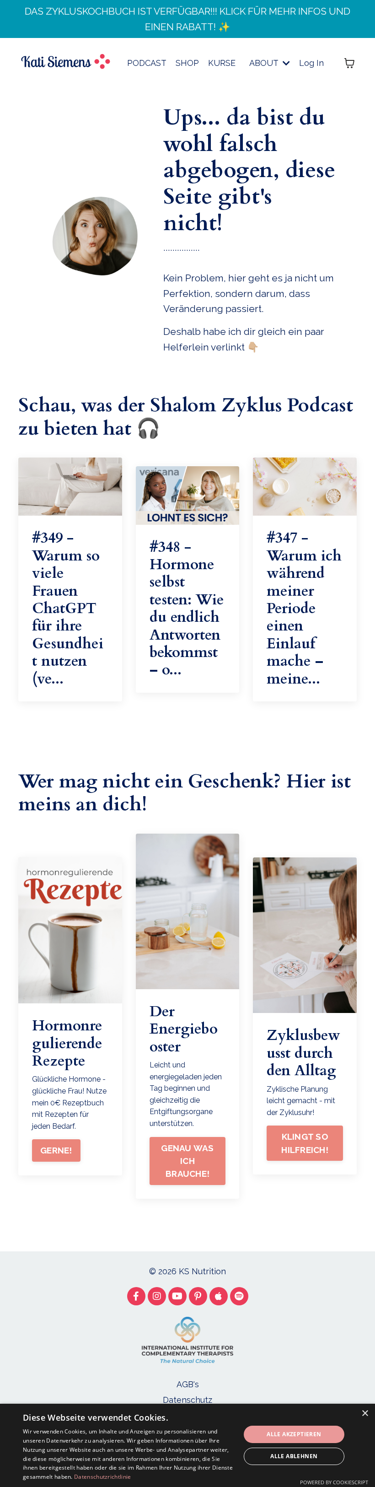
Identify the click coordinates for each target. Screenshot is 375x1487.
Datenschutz (187, 1400)
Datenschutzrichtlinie (102, 1477)
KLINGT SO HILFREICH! (304, 1142)
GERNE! (56, 1150)
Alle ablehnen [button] (293, 1456)
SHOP (187, 63)
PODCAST (146, 63)
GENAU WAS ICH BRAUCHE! (187, 1161)
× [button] (364, 1413)
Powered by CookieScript (334, 1482)
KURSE (222, 63)
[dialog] (187, 1445)
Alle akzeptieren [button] (294, 1434)
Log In (311, 63)
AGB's (188, 1384)
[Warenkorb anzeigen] (349, 63)
